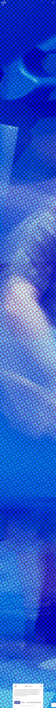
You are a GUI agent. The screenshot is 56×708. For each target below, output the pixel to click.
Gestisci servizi (18, 698)
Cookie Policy (23, 705)
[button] (41, 686)
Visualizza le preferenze (34, 702)
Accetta (17, 702)
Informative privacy (31, 705)
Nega (23, 702)
